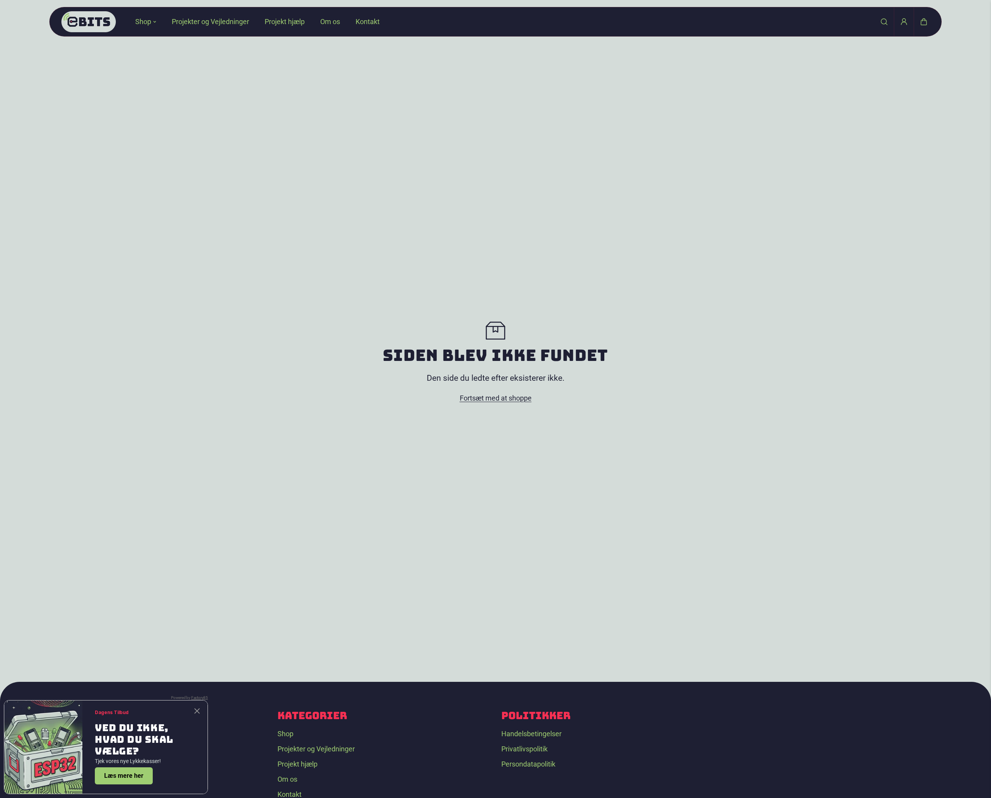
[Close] (197, 710)
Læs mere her (123, 775)
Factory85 (199, 697)
